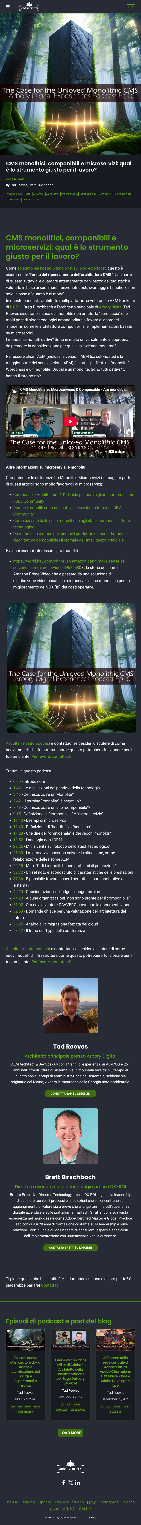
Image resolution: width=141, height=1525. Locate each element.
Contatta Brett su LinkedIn (70, 1247)
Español (44, 1502)
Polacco (128, 1502)
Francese (61, 1502)
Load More (70, 1432)
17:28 (18, 833)
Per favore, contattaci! (51, 756)
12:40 (18, 826)
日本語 (92, 1502)
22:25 (18, 846)
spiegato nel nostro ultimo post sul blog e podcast (61, 268)
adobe (77, 1404)
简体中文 (68, 1509)
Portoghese (109, 1502)
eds (68, 1404)
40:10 (18, 891)
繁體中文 (85, 1509)
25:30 (18, 852)
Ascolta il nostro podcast (28, 743)
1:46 (17, 788)
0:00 (17, 781)
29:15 (18, 865)
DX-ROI (16, 307)
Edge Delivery (25, 1412)
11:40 (18, 820)
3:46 (17, 794)
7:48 (17, 807)
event (127, 1407)
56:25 (18, 924)
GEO (13, 1407)
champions (115, 1412)
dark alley (61, 1410)
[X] (71, 1483)
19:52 (18, 840)
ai (102, 1407)
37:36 (18, 878)
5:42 (17, 801)
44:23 (18, 898)
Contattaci (50, 1285)
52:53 (18, 911)
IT (129, 6)
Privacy (92, 1517)
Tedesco (28, 1502)
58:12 (18, 930)
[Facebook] (64, 1483)
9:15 (17, 814)
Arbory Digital (110, 307)
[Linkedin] (78, 1483)
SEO (20, 1407)
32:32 (18, 872)
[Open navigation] (8, 7)
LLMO (28, 1407)
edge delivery (78, 1410)
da (62, 1404)
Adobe (37, 1407)
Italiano (78, 1502)
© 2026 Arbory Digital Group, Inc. (61, 1517)
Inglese (12, 1502)
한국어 (54, 1509)
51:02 (18, 904)
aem (108, 1407)
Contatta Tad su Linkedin (70, 1093)
